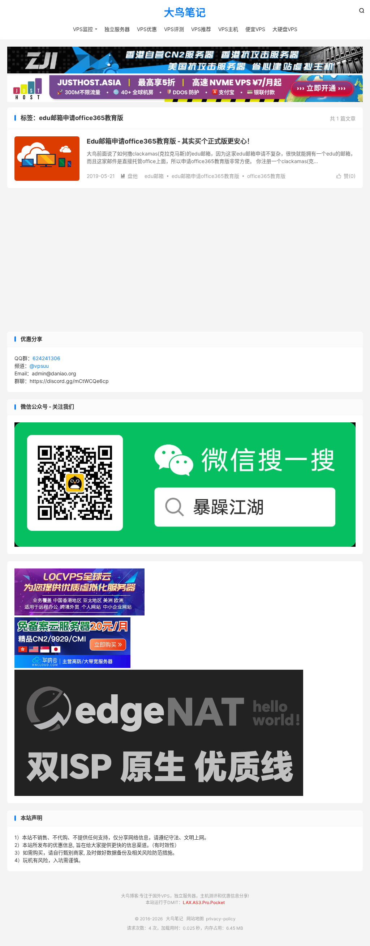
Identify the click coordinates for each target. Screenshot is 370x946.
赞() (346, 176)
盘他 (129, 176)
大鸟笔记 (185, 13)
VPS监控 (83, 29)
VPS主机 (228, 29)
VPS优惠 (147, 29)
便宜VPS (255, 29)
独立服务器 (117, 29)
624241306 (46, 358)
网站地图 (195, 918)
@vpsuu (39, 366)
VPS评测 (174, 29)
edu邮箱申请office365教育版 (205, 176)
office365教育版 (266, 176)
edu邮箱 (154, 176)
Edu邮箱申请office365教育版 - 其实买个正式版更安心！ (170, 141)
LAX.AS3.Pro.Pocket (204, 902)
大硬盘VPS (284, 29)
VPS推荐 (201, 29)
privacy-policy (221, 918)
